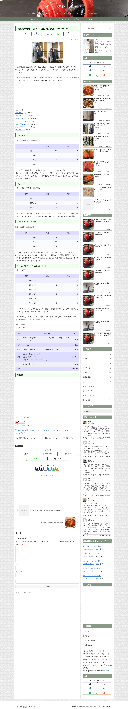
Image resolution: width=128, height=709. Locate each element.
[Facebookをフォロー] (45, 469)
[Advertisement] (47, 96)
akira (97, 549)
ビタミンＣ (19, 113)
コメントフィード (89, 640)
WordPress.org (88, 645)
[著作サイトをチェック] (37, 469)
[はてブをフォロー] (49, 469)
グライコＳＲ (20, 130)
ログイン (86, 631)
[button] (68, 34)
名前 (18, 565)
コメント (19, 544)
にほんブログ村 (20, 433)
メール (18, 571)
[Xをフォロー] (41, 469)
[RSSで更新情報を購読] (57, 469)
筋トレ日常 (20, 445)
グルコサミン (20, 121)
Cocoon (107, 671)
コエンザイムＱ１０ (22, 124)
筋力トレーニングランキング (24, 425)
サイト (17, 578)
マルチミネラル (20, 118)
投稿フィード (87, 636)
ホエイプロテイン (21, 127)
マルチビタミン (20, 116)
